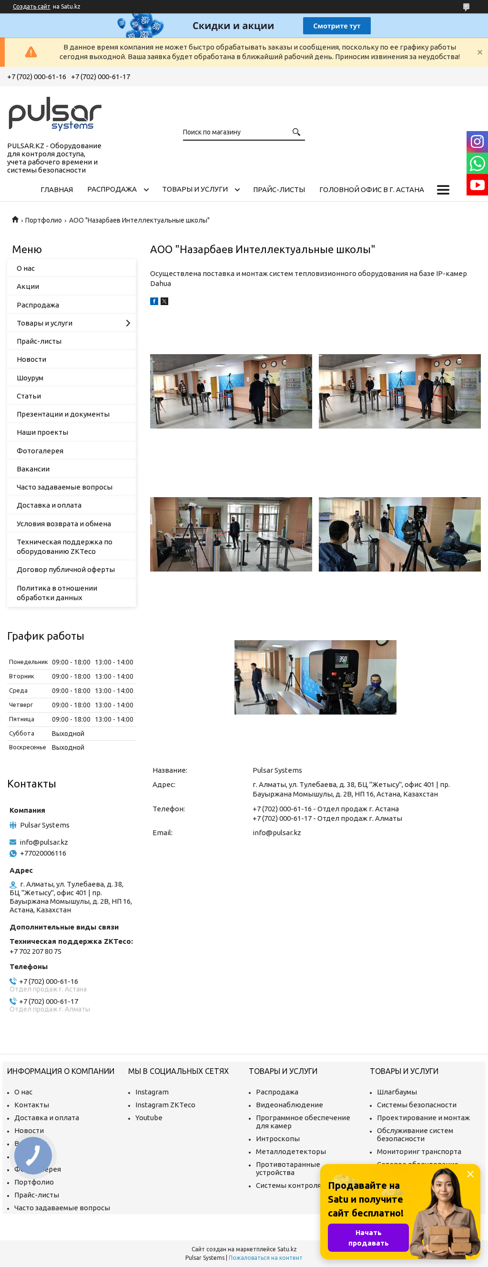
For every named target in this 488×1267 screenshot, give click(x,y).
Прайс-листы (279, 189)
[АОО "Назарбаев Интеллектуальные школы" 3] (231, 534)
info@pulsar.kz (277, 832)
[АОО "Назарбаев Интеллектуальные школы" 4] (400, 534)
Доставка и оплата (49, 505)
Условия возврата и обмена (64, 524)
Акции (28, 286)
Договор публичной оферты (66, 569)
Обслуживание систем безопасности (415, 1134)
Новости (31, 359)
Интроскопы (278, 1138)
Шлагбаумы (397, 1092)
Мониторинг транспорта (419, 1151)
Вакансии (33, 469)
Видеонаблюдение (289, 1105)
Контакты (31, 1105)
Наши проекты (42, 432)
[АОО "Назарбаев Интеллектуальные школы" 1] (231, 391)
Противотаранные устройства (288, 1168)
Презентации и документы (63, 414)
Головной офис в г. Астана (371, 189)
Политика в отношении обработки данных (57, 593)
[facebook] (154, 302)
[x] (164, 302)
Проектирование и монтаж (423, 1118)
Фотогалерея (40, 451)
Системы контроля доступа (303, 1185)
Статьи (29, 396)
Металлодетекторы (291, 1151)
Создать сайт (32, 6)
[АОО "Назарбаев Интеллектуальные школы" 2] (400, 391)
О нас (26, 268)
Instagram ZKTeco (165, 1105)
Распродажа (112, 189)
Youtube (149, 1118)
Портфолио (43, 220)
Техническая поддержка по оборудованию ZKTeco (64, 546)
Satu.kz (287, 1249)
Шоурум (30, 378)
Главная (57, 189)
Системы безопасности (417, 1105)
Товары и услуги (195, 189)
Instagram (152, 1092)
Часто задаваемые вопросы (64, 487)
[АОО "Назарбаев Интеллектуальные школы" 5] (315, 677)
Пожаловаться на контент (266, 1258)
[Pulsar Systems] (54, 112)
